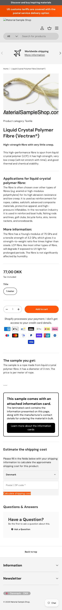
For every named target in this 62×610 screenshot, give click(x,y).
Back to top (31, 551)
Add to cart (42, 309)
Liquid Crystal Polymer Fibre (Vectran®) (28, 69)
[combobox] (31, 36)
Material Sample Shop (20, 602)
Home (5, 69)
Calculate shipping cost (17, 493)
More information (35, 55)
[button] (49, 28)
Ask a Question (22, 529)
